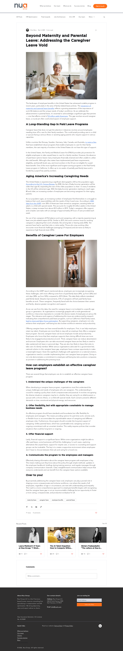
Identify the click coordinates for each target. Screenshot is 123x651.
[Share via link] (41, 507)
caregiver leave (44, 500)
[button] (67, 6)
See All (104, 523)
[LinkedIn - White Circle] (100, 625)
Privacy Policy (69, 626)
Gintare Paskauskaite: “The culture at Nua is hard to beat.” (90, 547)
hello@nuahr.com (56, 607)
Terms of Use (58, 626)
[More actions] (96, 30)
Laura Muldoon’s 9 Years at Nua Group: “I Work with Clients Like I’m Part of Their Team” (30, 547)
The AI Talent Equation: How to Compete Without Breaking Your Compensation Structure (61, 547)
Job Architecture (59, 17)
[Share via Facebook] (27, 507)
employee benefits (57, 500)
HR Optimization (31, 17)
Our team (82, 17)
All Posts (19, 17)
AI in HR (72, 17)
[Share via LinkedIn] (36, 507)
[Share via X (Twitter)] (31, 507)
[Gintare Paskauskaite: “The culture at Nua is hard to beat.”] (93, 535)
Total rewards (45, 17)
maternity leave (31, 500)
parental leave (70, 500)
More (91, 17)
